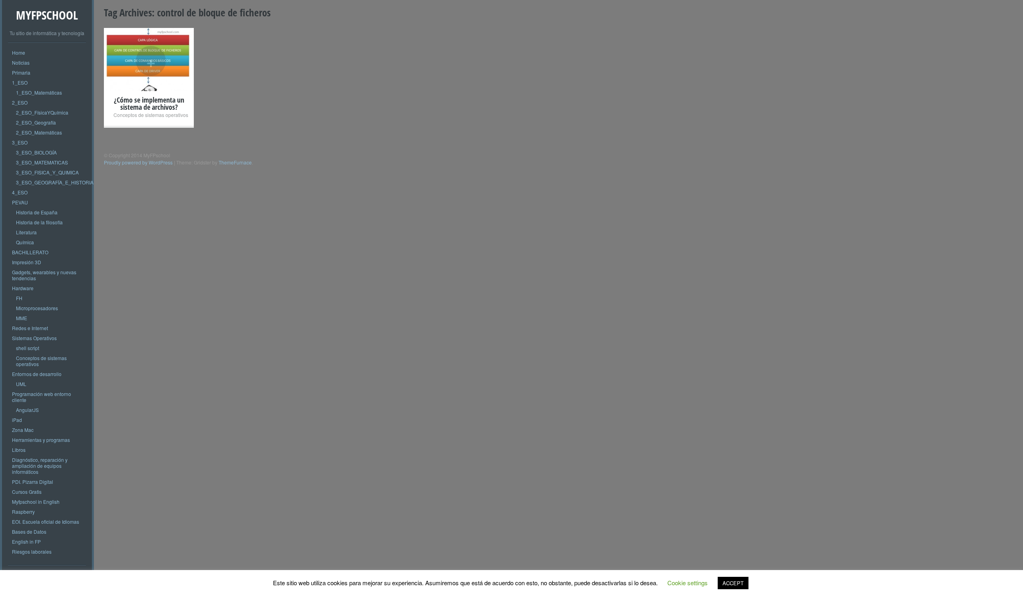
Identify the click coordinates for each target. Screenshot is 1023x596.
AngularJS (27, 409)
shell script (27, 348)
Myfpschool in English (36, 501)
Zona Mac (23, 429)
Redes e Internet (30, 328)
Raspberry (23, 511)
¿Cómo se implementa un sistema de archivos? (149, 103)
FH (19, 298)
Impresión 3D (26, 262)
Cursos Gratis (27, 491)
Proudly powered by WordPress (138, 162)
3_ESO (20, 142)
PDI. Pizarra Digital (32, 481)
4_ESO (20, 192)
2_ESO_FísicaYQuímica (42, 112)
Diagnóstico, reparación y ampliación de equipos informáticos (40, 465)
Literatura (26, 232)
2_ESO (20, 102)
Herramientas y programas (41, 439)
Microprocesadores (37, 308)
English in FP (26, 541)
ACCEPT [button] (733, 583)
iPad (17, 419)
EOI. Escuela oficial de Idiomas (45, 521)
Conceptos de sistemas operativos (41, 360)
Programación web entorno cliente (41, 396)
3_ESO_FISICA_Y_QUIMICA (47, 172)
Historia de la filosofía (39, 222)
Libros (19, 449)
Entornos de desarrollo (37, 373)
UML (21, 383)
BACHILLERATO (30, 252)
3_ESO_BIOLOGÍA (36, 152)
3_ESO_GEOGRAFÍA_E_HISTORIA (55, 182)
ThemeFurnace (235, 162)
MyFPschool (47, 15)
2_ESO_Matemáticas (39, 132)
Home (18, 52)
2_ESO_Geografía (36, 122)
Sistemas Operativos (34, 338)
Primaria (21, 72)
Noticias (21, 62)
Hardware (23, 288)
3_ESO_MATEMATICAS (42, 162)
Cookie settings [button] (687, 582)
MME (21, 318)
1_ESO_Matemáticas (39, 92)
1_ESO (20, 82)
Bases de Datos (29, 531)
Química (25, 242)
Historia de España (37, 212)
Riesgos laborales (32, 551)
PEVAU (20, 202)
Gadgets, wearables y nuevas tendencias (44, 275)
